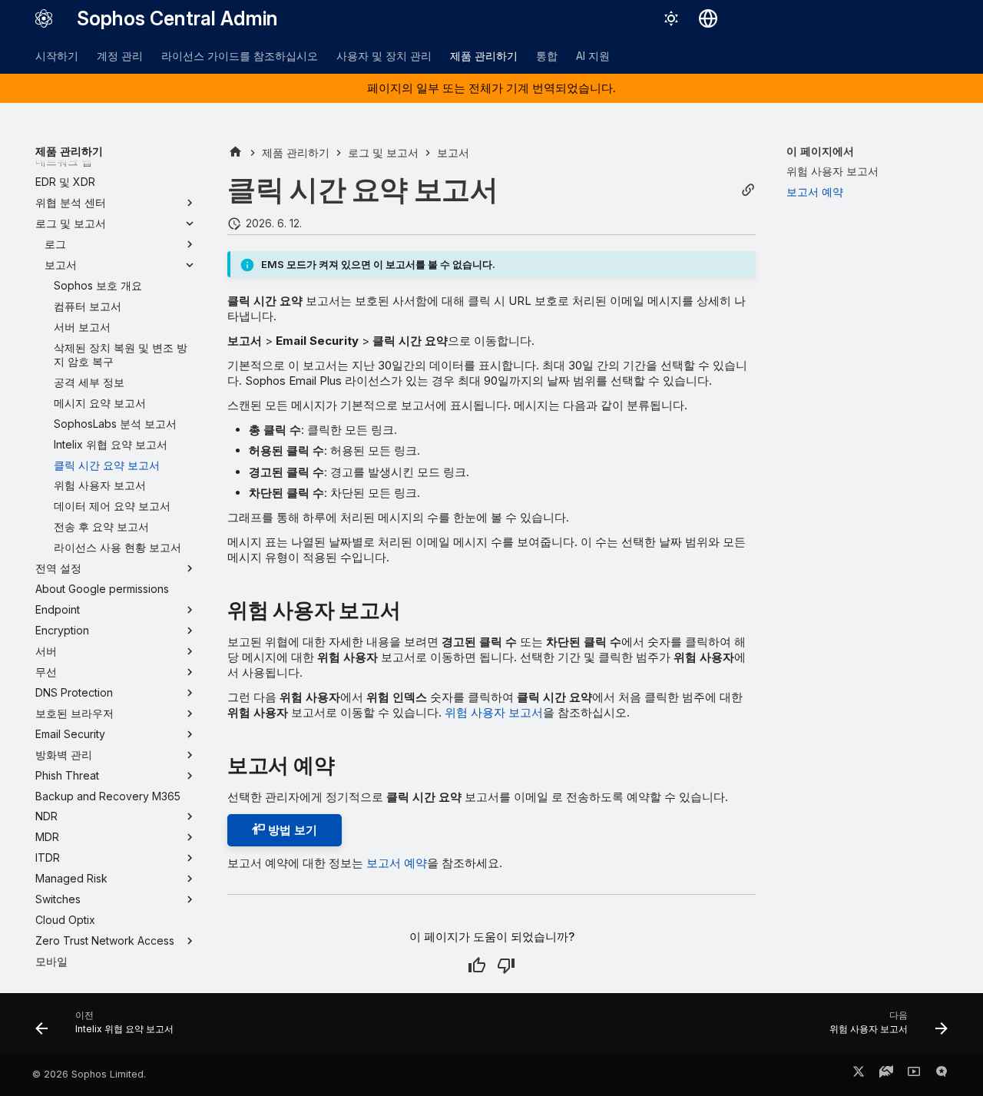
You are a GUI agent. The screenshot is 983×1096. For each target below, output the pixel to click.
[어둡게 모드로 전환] (671, 18)
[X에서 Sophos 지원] (858, 1074)
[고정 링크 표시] (748, 190)
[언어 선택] (708, 18)
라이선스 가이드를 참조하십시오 (239, 55)
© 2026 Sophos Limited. (89, 1074)
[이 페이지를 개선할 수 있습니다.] (506, 965)
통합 (547, 55)
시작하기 (56, 55)
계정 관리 (120, 55)
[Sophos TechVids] (914, 1074)
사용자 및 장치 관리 (384, 55)
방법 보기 (291, 830)
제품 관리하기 (484, 55)
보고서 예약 (396, 863)
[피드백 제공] (941, 1074)
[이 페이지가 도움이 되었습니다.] (477, 965)
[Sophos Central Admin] (43, 18)
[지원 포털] (886, 1074)
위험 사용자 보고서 (494, 712)
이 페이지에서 (820, 150)
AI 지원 (593, 55)
